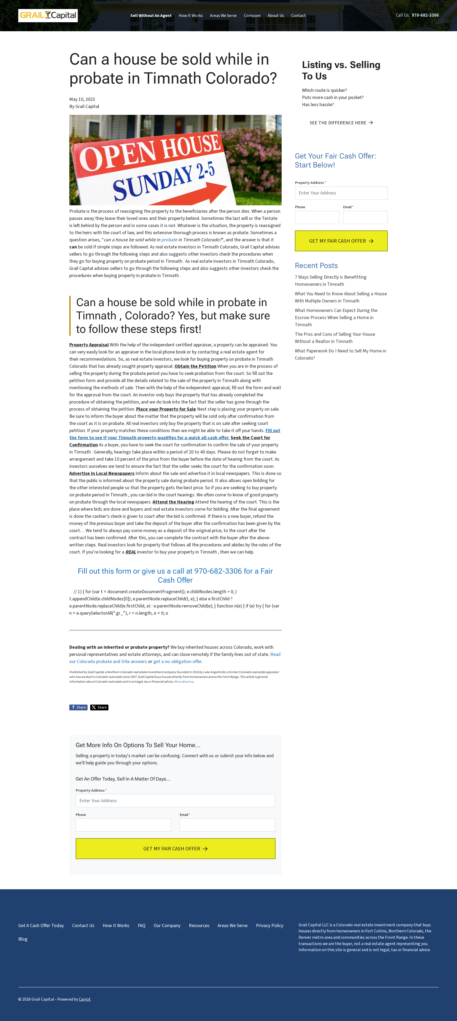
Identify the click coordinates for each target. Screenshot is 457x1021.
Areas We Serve (223, 16)
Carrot (85, 999)
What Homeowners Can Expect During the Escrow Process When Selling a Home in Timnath (336, 317)
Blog (23, 939)
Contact (298, 16)
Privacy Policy (269, 925)
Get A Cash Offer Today (41, 925)
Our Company (167, 925)
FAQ (141, 925)
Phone (81, 815)
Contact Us (83, 925)
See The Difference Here (338, 123)
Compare (252, 16)
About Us (276, 16)
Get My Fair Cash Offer (171, 848)
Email (185, 815)
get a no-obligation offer (177, 661)
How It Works (191, 16)
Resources (199, 925)
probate (169, 240)
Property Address (91, 790)
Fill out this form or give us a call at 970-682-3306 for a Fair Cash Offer (175, 575)
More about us (183, 681)
